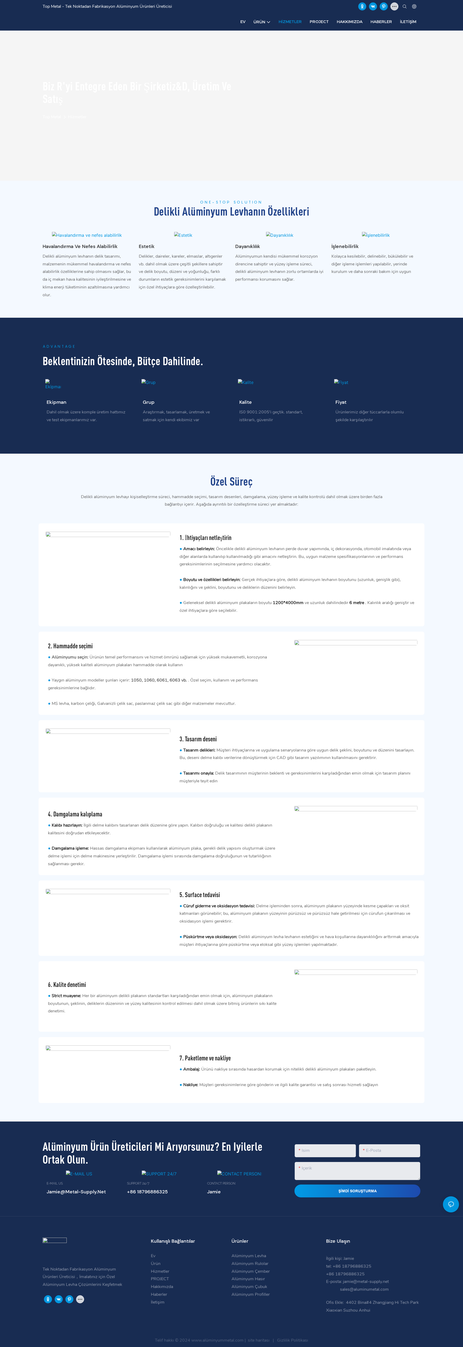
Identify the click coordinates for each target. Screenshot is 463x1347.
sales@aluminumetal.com (364, 1289)
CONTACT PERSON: (221, 1183)
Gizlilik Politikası (292, 1340)
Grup (149, 402)
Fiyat (340, 402)
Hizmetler (77, 117)
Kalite (245, 402)
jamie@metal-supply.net (366, 1282)
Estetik (147, 246)
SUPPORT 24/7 (138, 1183)
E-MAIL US (55, 1183)
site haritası (259, 1340)
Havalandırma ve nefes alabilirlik (80, 246)
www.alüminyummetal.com (218, 1340)
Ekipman (56, 402)
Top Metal (52, 117)
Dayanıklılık (247, 246)
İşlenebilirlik (345, 246)
